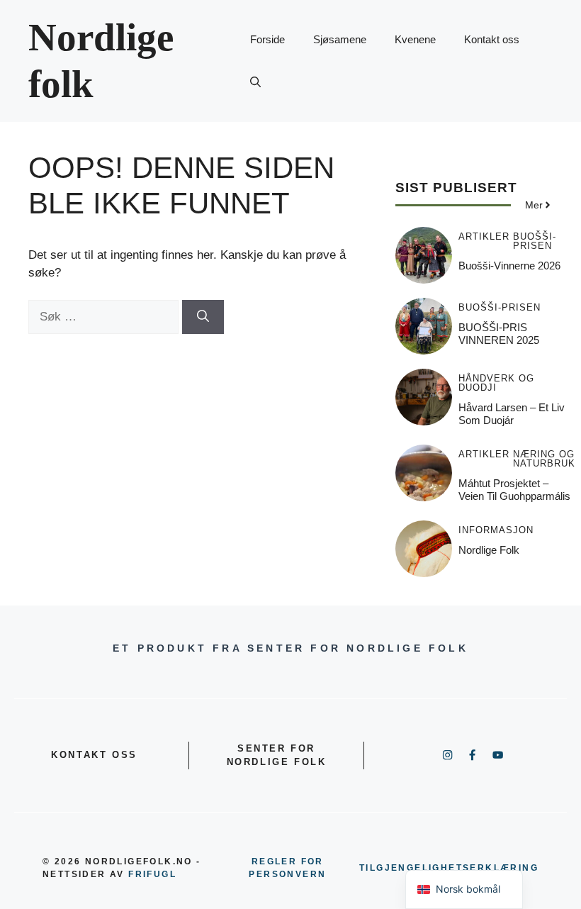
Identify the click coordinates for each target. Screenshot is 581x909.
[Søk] (203, 317)
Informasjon (496, 530)
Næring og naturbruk (544, 459)
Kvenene (415, 39)
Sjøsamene (339, 39)
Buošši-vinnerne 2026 (509, 266)
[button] (255, 82)
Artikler (483, 237)
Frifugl (152, 874)
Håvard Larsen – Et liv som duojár (511, 413)
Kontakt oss (491, 39)
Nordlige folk (488, 550)
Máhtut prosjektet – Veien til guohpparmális (514, 489)
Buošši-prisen (534, 241)
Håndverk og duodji (496, 383)
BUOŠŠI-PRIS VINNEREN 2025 (498, 333)
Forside (267, 39)
